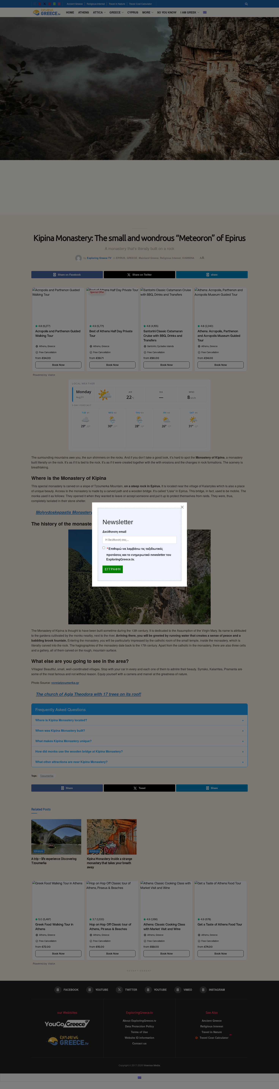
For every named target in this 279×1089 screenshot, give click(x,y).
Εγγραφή (113, 569)
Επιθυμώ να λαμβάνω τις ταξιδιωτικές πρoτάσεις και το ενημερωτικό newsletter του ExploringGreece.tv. (138, 554)
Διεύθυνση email (114, 531)
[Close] (182, 507)
